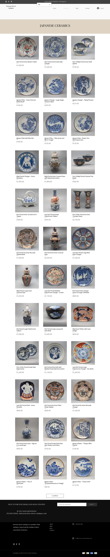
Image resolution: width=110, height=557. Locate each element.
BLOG (51, 528)
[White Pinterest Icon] (11, 2)
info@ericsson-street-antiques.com (83, 538)
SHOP (51, 526)
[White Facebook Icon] (9, 2)
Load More (55, 495)
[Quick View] (27, 48)
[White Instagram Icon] (6, 2)
